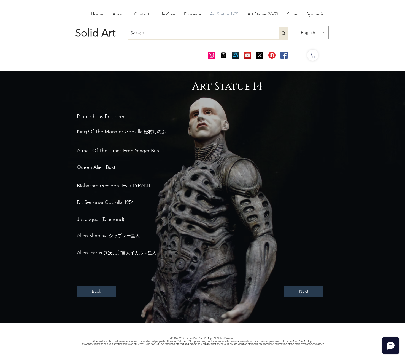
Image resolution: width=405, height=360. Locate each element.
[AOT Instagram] (211, 55)
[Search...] (283, 33)
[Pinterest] (272, 55)
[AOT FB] (284, 55)
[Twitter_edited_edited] (259, 55)
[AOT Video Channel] (247, 55)
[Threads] (223, 55)
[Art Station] (235, 55)
